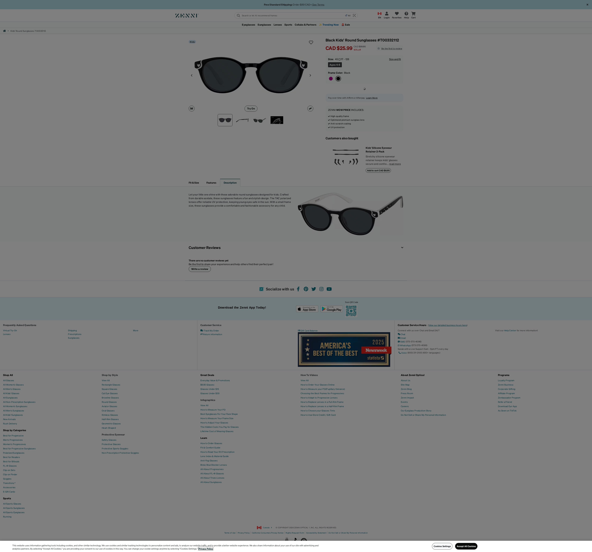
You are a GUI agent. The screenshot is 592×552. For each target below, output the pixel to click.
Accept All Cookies (466, 546)
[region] (296, 546)
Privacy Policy (206, 548)
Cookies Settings (442, 546)
